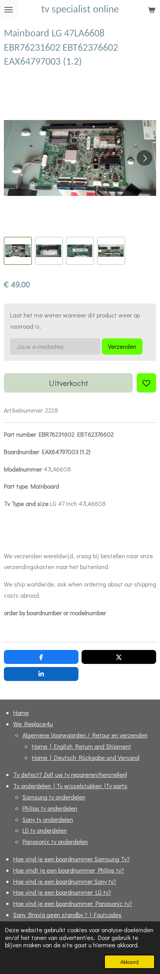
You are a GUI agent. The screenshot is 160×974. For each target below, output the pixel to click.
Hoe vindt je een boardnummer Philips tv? (68, 870)
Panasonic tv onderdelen (55, 841)
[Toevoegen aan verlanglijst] (146, 383)
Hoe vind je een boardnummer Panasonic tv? (72, 903)
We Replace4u (33, 724)
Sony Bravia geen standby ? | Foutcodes (67, 915)
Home (21, 712)
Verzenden (122, 346)
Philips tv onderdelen (50, 808)
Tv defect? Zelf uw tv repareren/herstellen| (70, 774)
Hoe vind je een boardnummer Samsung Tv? (71, 859)
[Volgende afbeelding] (144, 158)
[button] (18, 251)
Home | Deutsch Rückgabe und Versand (85, 757)
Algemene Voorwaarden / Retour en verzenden (85, 735)
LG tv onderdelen (45, 830)
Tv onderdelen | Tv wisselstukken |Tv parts (70, 786)
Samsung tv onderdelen (54, 797)
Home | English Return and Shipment (81, 746)
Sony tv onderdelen (48, 819)
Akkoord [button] (129, 961)
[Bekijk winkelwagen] (151, 9)
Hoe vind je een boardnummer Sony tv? (64, 881)
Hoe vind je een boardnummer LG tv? (62, 892)
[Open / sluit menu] (8, 9)
